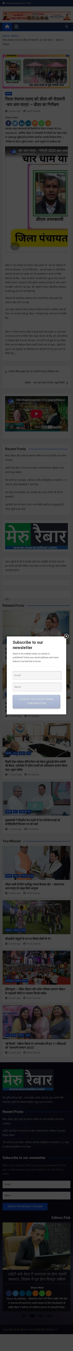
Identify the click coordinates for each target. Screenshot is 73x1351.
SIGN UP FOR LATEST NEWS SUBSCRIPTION (36, 701)
